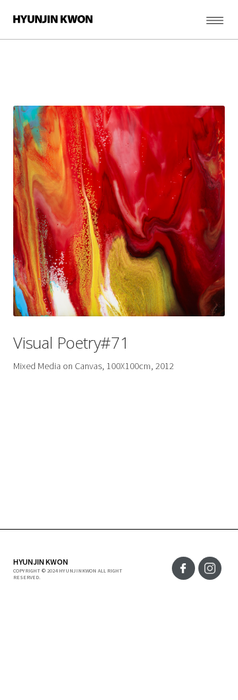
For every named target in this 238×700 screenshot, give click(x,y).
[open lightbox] (119, 211)
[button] (201, 20)
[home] (46, 19)
